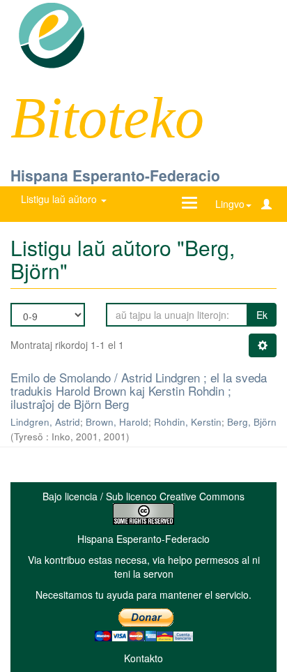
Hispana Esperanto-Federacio (115, 175)
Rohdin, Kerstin (188, 421)
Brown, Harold (117, 421)
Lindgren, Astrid (45, 421)
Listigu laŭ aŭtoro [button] (60, 199)
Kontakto (143, 658)
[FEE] (51, 34)
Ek (261, 315)
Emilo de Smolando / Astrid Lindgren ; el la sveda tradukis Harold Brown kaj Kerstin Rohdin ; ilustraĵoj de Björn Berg (138, 390)
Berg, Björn (252, 421)
